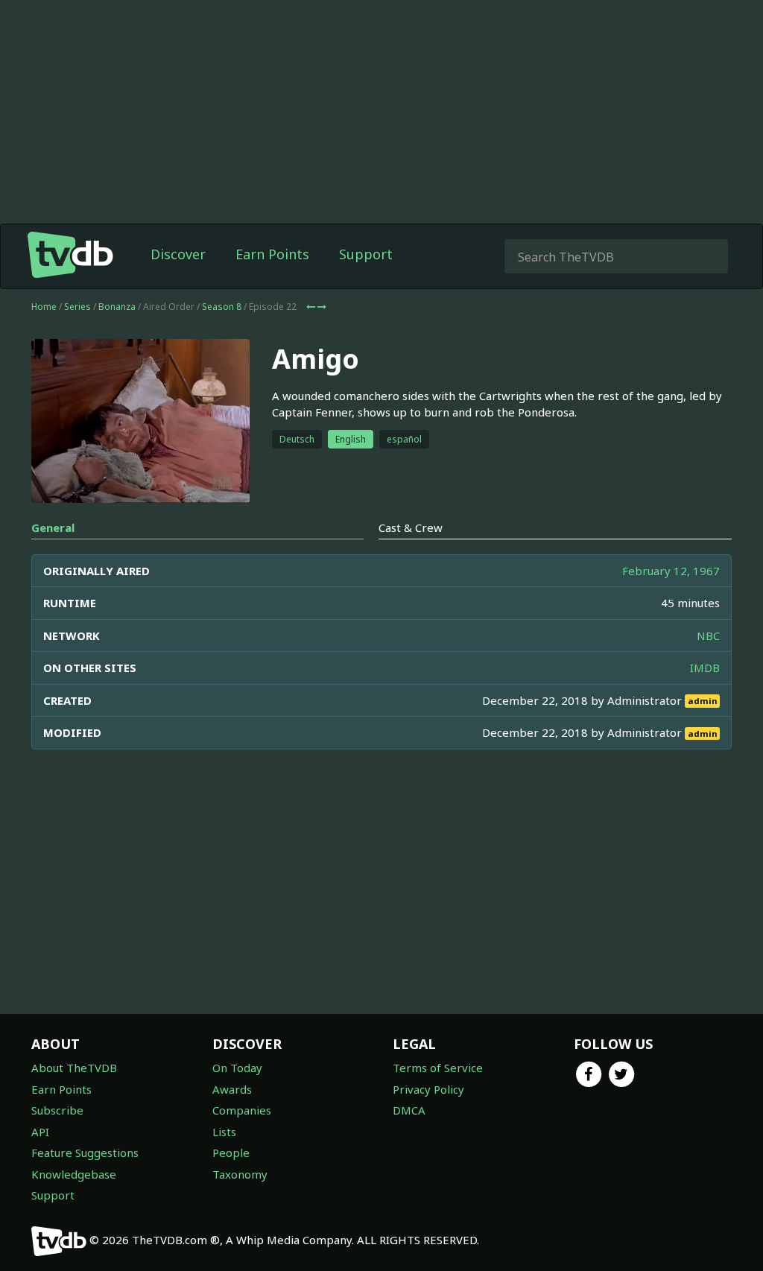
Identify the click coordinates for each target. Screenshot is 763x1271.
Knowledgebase (73, 1174)
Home (44, 306)
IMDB (705, 667)
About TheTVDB (74, 1067)
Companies (241, 1110)
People (231, 1152)
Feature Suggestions (85, 1152)
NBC (708, 635)
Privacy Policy (428, 1089)
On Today (237, 1067)
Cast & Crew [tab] (411, 527)
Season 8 (221, 306)
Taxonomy (239, 1174)
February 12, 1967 (671, 570)
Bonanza (117, 306)
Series (77, 306)
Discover (178, 254)
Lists (224, 1131)
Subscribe (57, 1110)
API (40, 1131)
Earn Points (272, 254)
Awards (232, 1089)
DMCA (409, 1110)
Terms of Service (438, 1067)
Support (366, 254)
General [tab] (53, 527)
